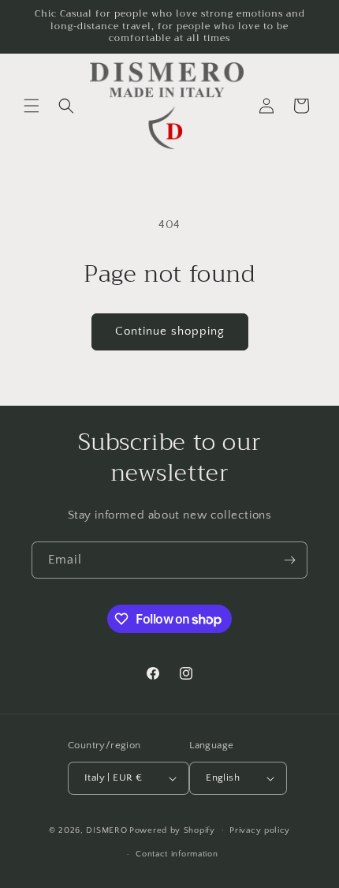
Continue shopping (170, 331)
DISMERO (106, 829)
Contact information (177, 854)
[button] (31, 105)
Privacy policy (259, 830)
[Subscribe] (289, 560)
